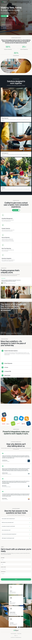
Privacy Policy (19, 633)
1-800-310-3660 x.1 (13, 602)
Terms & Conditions (13, 633)
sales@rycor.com (12, 603)
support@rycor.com (13, 593)
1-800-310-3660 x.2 (13, 592)
